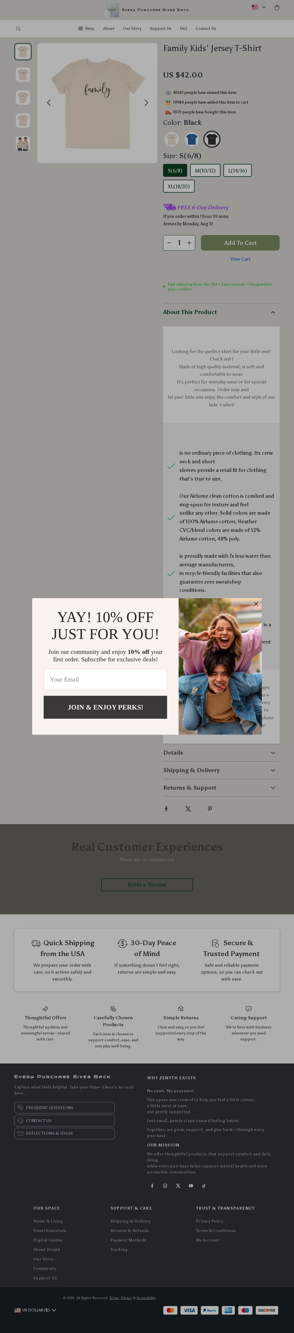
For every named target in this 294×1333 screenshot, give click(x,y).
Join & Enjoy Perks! (105, 707)
